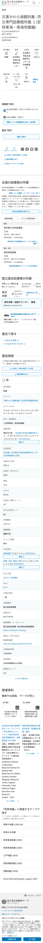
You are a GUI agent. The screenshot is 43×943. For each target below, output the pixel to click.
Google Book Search (14, 343)
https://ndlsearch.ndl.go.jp (14, 630)
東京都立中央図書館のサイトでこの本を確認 (21, 242)
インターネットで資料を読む (12, 910)
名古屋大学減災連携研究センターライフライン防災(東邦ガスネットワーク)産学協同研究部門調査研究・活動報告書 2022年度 (11, 733)
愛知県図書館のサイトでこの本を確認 (22, 266)
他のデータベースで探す (15, 163)
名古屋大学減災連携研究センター (21, 434)
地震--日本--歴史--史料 (12, 561)
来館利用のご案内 (31, 293)
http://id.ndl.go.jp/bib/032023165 (17, 643)
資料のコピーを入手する (10, 914)
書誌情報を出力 (12, 159)
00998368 (18, 563)
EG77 (5, 587)
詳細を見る (35, 80)
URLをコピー (14, 150)
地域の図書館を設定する (21, 211)
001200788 (24, 438)
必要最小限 (12, 939)
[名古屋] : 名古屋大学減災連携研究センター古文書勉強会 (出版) (21, 454)
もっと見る (10, 801)
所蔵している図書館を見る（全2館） (21, 122)
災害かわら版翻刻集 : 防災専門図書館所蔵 (20, 400)
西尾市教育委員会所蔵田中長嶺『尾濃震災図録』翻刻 (31, 728)
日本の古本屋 (11, 340)
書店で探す (21, 136)
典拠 (20, 442)
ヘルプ (15, 206)
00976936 (30, 553)
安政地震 (7, 553)
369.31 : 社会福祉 (10, 577)
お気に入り (7, 150)
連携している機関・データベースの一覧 (23, 193)
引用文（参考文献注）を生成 (16, 155)
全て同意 (32, 939)
